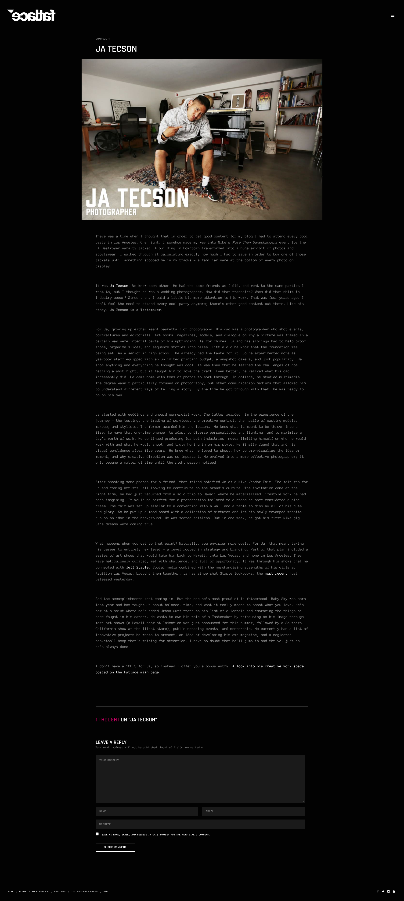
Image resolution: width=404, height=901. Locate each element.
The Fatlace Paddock (84, 891)
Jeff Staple (137, 567)
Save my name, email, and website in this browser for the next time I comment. (156, 835)
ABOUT (107, 891)
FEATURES (60, 891)
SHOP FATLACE (40, 891)
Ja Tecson (119, 286)
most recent (275, 573)
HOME (11, 891)
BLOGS (22, 891)
